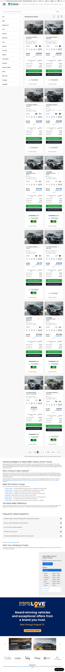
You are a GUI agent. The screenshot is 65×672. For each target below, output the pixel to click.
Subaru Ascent (8, 493)
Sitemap (17, 666)
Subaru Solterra (8, 497)
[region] (34, 63)
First (30, 452)
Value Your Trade (25, 4)
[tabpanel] (20, 644)
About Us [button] (61, 4)
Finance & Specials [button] (54, 4)
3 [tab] (34, 652)
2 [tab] (32, 652)
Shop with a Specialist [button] (34, 74)
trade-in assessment (33, 480)
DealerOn (13, 666)
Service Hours (47, 588)
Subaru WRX (8, 495)
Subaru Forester (8, 490)
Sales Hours (46, 570)
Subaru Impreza (8, 500)
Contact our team (12, 542)
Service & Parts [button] (47, 4)
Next (48, 452)
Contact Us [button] (48, 563)
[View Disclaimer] (37, 49)
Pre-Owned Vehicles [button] (33, 4)
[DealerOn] (32, 665)
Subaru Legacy (8, 498)
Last (53, 452)
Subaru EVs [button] (40, 4)
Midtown (27, 666)
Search (57, 11)
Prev (34, 452)
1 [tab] (30, 652)
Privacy (20, 666)
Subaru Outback (8, 488)
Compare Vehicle (32, 84)
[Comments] (39, 49)
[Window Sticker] (41, 49)
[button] (42, 27)
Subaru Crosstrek (9, 491)
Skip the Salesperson (34, 70)
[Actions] (41, 38)
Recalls (23, 666)
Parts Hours (46, 590)
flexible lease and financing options (14, 480)
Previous (5, 644)
